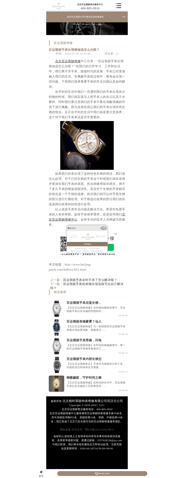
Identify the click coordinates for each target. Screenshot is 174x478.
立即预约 (87, 244)
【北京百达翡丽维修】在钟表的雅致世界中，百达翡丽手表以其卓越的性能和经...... (96, 309)
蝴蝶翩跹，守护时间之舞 (84, 377)
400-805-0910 (90, 8)
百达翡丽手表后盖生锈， (84, 302)
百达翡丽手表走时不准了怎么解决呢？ (90, 280)
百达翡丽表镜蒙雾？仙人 (84, 321)
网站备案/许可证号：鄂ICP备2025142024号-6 (87, 429)
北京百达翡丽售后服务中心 (90, 4)
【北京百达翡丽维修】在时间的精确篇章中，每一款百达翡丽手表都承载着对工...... (96, 347)
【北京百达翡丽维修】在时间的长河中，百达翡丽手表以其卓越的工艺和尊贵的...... (96, 384)
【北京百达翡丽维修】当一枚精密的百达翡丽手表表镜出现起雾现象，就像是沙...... (96, 328)
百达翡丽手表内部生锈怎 (84, 359)
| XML (101, 405)
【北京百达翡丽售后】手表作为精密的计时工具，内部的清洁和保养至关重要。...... (96, 365)
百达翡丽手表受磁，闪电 (84, 340)
